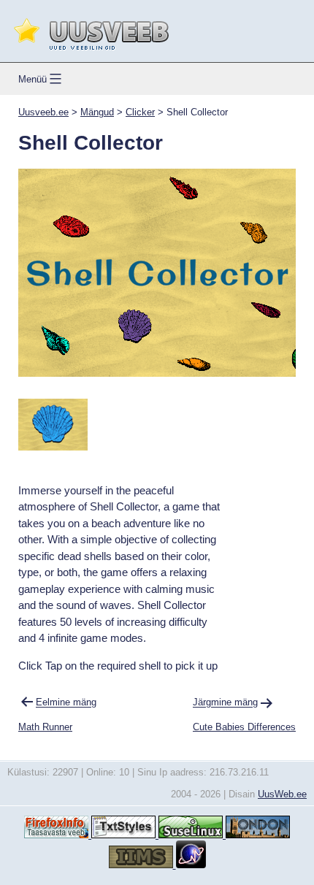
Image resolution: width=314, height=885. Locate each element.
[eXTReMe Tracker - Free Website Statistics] (191, 864)
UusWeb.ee (282, 794)
